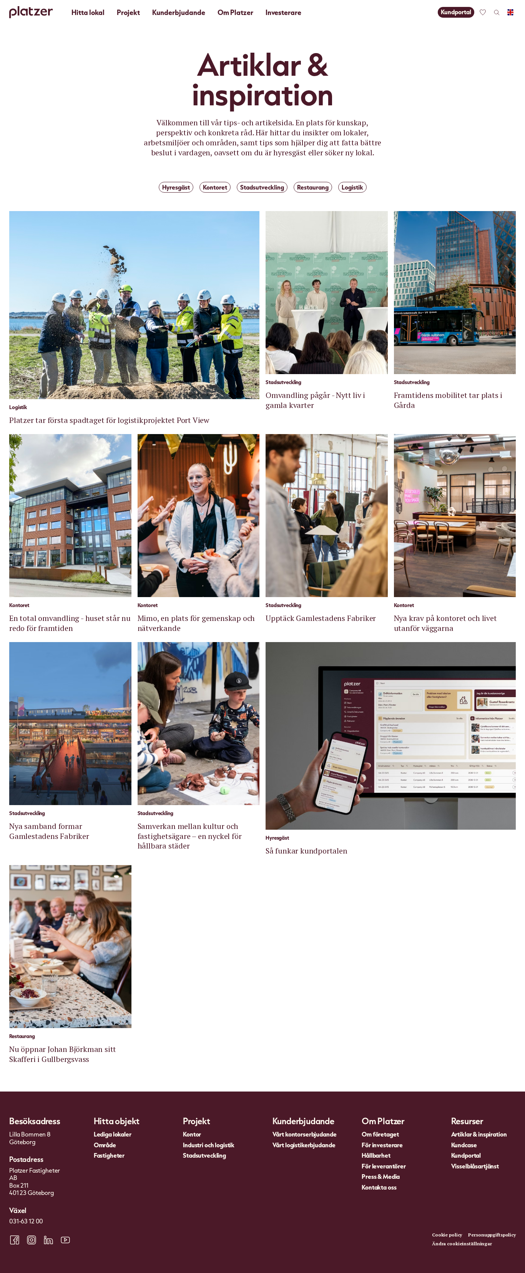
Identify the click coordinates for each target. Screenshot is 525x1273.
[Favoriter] (482, 12)
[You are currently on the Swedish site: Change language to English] (510, 12)
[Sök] (496, 12)
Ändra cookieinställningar (462, 1243)
